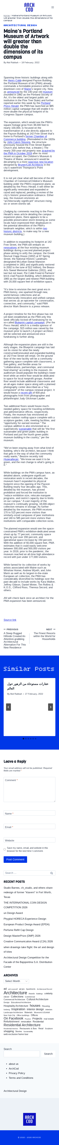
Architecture (15, 992)
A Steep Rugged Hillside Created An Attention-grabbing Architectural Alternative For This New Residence (15, 638)
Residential (38, 1021)
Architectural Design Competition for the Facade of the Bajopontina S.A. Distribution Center (28, 962)
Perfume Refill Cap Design (19, 930)
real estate (49, 1019)
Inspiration (18, 1009)
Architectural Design (20, 25)
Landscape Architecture (13, 1012)
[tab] (23, 738)
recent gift (27, 392)
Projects (37, 1018)
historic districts (13, 231)
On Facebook (13, 1018)
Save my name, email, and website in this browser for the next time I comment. (27, 849)
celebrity (48, 993)
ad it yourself (13, 989)
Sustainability (28, 1031)
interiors (48, 1010)
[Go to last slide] (8, 707)
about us (13, 1063)
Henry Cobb (14, 80)
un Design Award (13, 913)
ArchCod (14, 1068)
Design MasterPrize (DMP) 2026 (22, 935)
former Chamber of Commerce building (25, 138)
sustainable (25, 428)
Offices (34, 1015)
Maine (27, 89)
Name (9, 813)
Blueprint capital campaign (29, 322)
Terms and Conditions (21, 1077)
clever (6, 997)
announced (13, 91)
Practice (28, 1019)
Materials (29, 1013)
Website (9, 840)
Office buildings (23, 1015)
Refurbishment (11, 1021)
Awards (32, 994)
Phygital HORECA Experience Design (25, 918)
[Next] (50, 707)
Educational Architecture (21, 1003)
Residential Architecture (22, 1025)
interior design (35, 1009)
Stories (18, 1031)
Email (9, 827)
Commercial (30, 997)
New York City (9, 1015)
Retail (40, 1029)
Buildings (39, 994)
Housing (46, 1006)
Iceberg (7, 1010)
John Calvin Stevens (18, 142)
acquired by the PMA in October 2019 (29, 152)
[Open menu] (52, 7)
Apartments (30, 989)
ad (5, 988)
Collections (17, 996)
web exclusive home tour (16, 1034)
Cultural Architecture (37, 999)
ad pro (22, 989)
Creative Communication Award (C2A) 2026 (28, 941)
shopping (9, 1031)
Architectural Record (44, 989)
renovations (10, 247)
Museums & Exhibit (42, 1012)
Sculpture (49, 1029)
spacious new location (40, 161)
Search (8, 1049)
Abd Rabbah (12, 62)
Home (7, 15)
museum (47, 91)
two (45, 228)
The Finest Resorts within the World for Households (44, 634)
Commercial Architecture (14, 1000)
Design (7, 1003)
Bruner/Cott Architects (30, 164)
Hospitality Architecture (16, 1006)
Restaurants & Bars (28, 1029)
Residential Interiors (11, 1029)
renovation (26, 1021)
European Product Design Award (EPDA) (27, 924)
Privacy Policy (17, 1073)
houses (35, 1005)
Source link (10, 619)
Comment (11, 780)
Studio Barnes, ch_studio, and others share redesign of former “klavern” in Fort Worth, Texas (28, 892)
